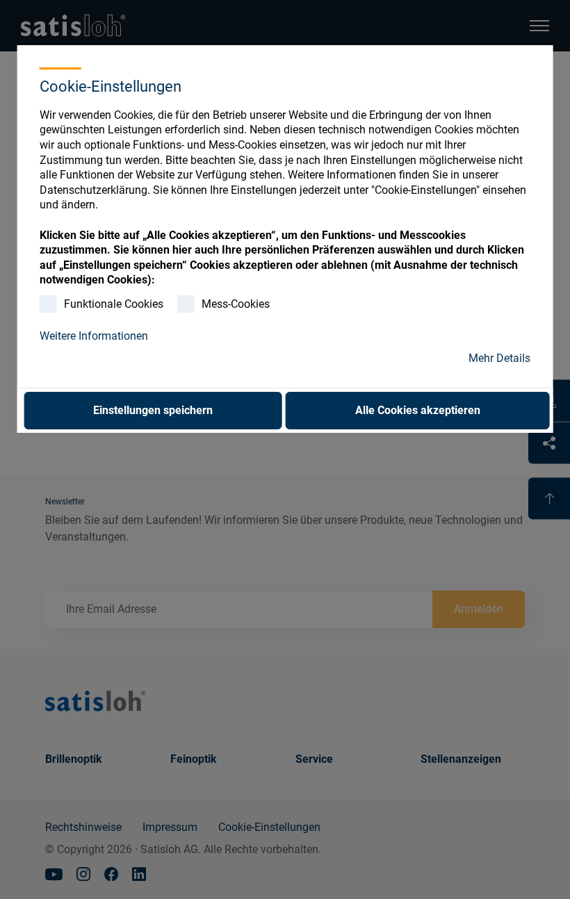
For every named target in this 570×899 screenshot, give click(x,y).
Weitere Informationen (94, 336)
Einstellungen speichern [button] (153, 410)
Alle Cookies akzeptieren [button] (417, 410)
